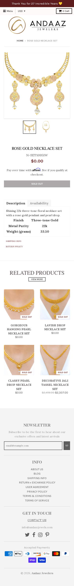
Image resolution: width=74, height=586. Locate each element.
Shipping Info (13, 241)
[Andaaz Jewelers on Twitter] (27, 535)
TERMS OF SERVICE (37, 500)
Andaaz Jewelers (42, 573)
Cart (66, 11)
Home (20, 40)
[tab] (15, 203)
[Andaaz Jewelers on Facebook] (33, 535)
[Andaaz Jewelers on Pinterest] (47, 535)
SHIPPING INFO (37, 478)
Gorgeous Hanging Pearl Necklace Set (19, 329)
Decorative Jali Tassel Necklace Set (55, 385)
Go (67, 445)
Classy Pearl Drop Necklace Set (19, 385)
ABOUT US (37, 469)
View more (37, 279)
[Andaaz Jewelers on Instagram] (40, 535)
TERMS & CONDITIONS (37, 496)
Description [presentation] (15, 203)
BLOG (37, 473)
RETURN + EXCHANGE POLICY (37, 482)
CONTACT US (37, 520)
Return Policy (14, 246)
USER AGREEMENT (37, 487)
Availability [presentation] (39, 203)
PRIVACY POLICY (37, 491)
